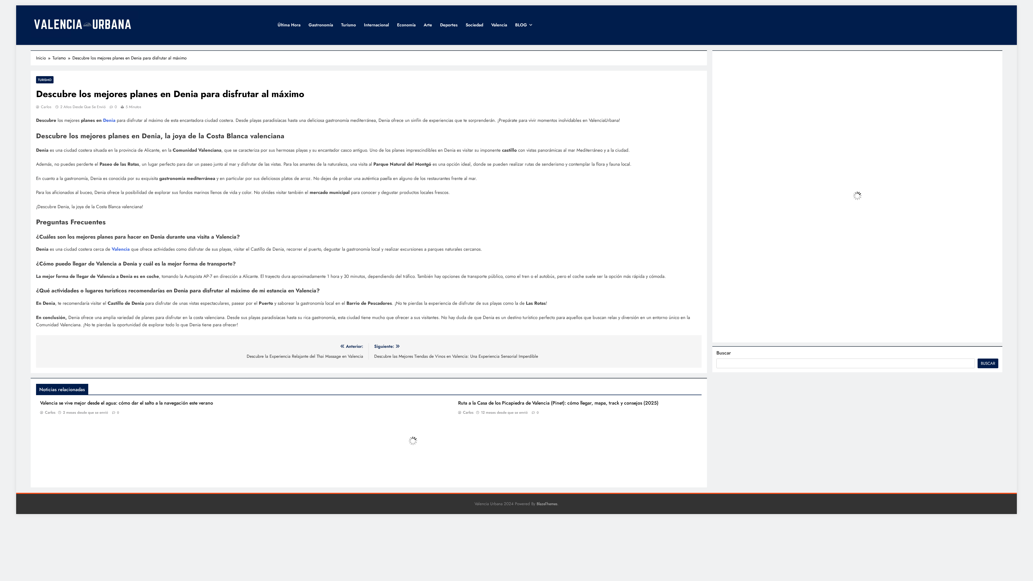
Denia (109, 120)
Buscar (723, 352)
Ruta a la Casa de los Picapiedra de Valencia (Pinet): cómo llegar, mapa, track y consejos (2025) (558, 402)
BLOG (521, 25)
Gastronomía (321, 25)
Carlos (46, 106)
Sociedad (474, 25)
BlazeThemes (547, 503)
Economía (406, 25)
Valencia (499, 25)
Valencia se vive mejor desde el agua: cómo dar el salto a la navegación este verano (126, 402)
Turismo (348, 25)
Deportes (449, 25)
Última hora (289, 25)
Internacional (376, 25)
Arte (428, 25)
